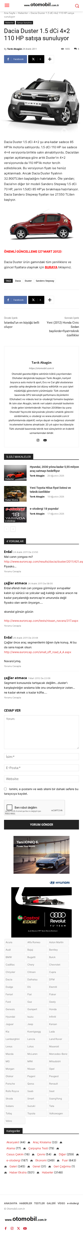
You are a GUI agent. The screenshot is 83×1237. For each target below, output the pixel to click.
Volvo (9, 1120)
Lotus (30, 1046)
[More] (50, 59)
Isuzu (30, 1016)
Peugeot (54, 1076)
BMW (9, 957)
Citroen (31, 972)
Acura (9, 942)
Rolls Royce (12, 1091)
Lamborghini (13, 1038)
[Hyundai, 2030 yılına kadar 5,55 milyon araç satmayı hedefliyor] (15, 473)
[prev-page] (6, 529)
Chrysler (10, 972)
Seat (51, 1091)
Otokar (9, 1076)
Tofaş (9, 1113)
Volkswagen (56, 1113)
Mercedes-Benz (58, 1053)
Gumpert (32, 1009)
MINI (30, 1061)
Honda (53, 1009)
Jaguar (9, 1024)
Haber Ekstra (11, 499)
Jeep (30, 1024)
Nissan (31, 1068)
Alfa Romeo (33, 942)
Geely (52, 1001)
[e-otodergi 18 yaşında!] (15, 515)
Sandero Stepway (45, 280)
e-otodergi (10, 520)
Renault (53, 1083)
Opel (51, 1068)
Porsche (10, 1083)
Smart (30, 1098)
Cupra (52, 972)
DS (29, 986)
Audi (8, 949)
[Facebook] (5, 1228)
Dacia (18, 280)
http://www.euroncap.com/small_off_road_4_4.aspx (37, 652)
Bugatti (31, 957)
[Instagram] (37, 439)
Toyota (31, 1113)
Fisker (52, 994)
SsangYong (55, 1098)
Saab (30, 1091)
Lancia (31, 1038)
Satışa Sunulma (24, 22)
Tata (51, 1105)
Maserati (54, 1046)
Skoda (9, 1098)
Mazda (9, 1053)
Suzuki (31, 1105)
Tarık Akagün (14, 48)
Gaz (29, 1001)
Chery (30, 964)
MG (8, 1061)
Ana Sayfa (9, 13)
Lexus (9, 1046)
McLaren (32, 1053)
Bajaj (30, 949)
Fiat (29, 994)
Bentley (53, 949)
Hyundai (10, 1016)
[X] (18, 1228)
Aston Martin (56, 942)
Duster (28, 280)
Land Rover (55, 1038)
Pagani (31, 1076)
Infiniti (52, 1016)
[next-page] (13, 529)
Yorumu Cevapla (12, 571)
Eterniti (53, 986)
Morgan (10, 1068)
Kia (7, 1031)
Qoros (30, 1083)
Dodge (9, 986)
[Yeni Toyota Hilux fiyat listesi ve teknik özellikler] (15, 494)
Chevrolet (54, 964)
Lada (52, 1031)
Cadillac (10, 964)
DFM (52, 979)
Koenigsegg (34, 1031)
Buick (52, 957)
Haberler (23, 13)
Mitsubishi (55, 1061)
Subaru (10, 1105)
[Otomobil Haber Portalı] (41, 1219)
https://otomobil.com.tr (41, 368)
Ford (8, 1001)
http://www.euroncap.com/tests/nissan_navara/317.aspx (41, 620)
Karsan (53, 1024)
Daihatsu (32, 979)
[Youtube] (45, 439)
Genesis (10, 1009)
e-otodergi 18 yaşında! (44, 508)
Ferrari (9, 994)
